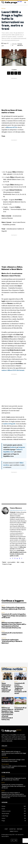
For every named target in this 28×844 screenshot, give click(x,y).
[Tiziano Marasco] (5, 533)
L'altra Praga (5, 757)
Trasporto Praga (7, 564)
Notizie (3, 8)
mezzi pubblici (11, 562)
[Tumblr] (19, 558)
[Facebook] (8, 73)
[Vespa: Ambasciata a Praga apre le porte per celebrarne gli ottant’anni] (8, 676)
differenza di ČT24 (11, 127)
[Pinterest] (15, 73)
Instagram (21, 447)
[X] (12, 73)
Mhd (18, 562)
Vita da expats (5, 764)
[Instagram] (14, 558)
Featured (4, 638)
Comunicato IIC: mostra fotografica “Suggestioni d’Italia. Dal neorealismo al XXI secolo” (14, 616)
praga (22, 562)
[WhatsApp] (19, 73)
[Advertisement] (14, 93)
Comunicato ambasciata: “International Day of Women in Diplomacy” (12, 641)
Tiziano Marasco (20, 44)
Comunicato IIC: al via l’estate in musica (20, 709)
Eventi (3, 605)
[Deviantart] (10, 558)
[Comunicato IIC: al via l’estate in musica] (20, 700)
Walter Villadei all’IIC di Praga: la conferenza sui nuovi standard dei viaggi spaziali (14, 753)
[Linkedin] (17, 558)
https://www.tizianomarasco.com (18, 510)
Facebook (13, 447)
